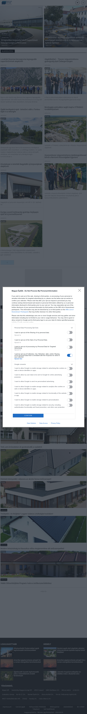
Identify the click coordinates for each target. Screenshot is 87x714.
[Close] (80, 291)
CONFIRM (28, 415)
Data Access (43, 423)
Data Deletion (31, 423)
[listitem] (43, 328)
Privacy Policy (55, 423)
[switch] (70, 332)
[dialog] (43, 357)
